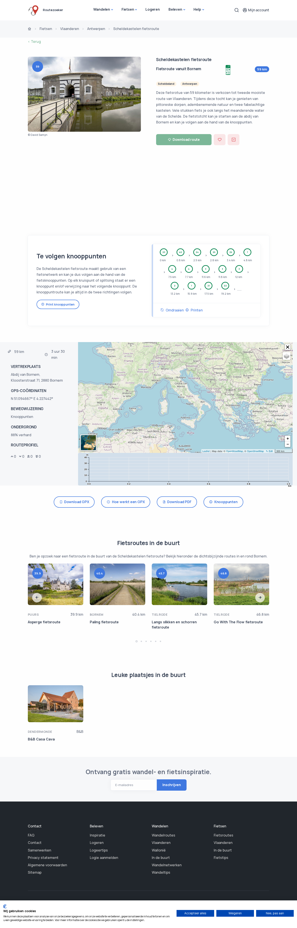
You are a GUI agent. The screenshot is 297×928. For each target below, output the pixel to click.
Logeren (152, 9)
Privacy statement (43, 857)
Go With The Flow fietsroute (238, 622)
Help (197, 9)
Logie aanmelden (104, 857)
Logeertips (99, 850)
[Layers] (286, 356)
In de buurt (161, 857)
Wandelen (101, 9)
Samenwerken (39, 850)
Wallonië (159, 850)
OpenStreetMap (234, 451)
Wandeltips (161, 872)
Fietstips (221, 857)
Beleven (175, 9)
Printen (196, 310)
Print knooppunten (59, 304)
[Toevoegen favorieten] (219, 139)
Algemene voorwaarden (47, 865)
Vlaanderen (69, 28)
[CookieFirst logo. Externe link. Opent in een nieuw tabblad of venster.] (5, 906)
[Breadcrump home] (29, 29)
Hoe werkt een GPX (127, 501)
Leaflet (206, 451)
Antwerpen (96, 28)
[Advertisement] (148, 188)
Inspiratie (97, 835)
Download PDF (178, 501)
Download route (186, 139)
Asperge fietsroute (44, 622)
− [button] (288, 444)
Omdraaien (174, 310)
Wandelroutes (163, 835)
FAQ (31, 835)
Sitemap (35, 872)
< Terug (34, 41)
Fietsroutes (223, 835)
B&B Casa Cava (41, 739)
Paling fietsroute (104, 622)
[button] (287, 347)
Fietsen (128, 9)
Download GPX (76, 501)
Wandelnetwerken (167, 865)
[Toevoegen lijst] (233, 139)
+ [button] (288, 438)
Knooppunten (225, 501)
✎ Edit (269, 451)
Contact (35, 842)
